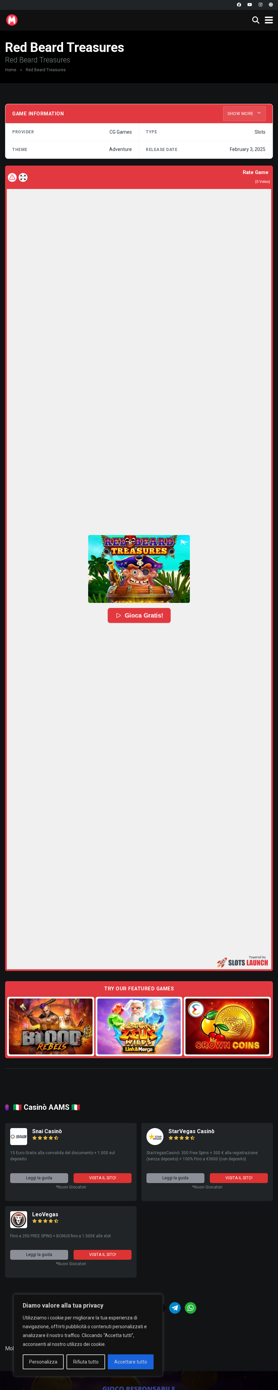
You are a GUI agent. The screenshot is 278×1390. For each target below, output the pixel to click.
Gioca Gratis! (144, 615)
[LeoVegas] (18, 1226)
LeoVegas (45, 1214)
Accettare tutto (130, 1362)
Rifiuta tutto (86, 1362)
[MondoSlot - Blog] (12, 19)
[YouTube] (249, 5)
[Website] (271, 5)
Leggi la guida (39, 1178)
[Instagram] (260, 5)
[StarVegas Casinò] (154, 1143)
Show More (241, 113)
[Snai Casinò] (18, 1143)
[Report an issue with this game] (12, 177)
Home (10, 70)
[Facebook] (239, 5)
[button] (139, 569)
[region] (88, 1335)
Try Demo (50, 1026)
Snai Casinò (47, 1131)
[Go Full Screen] (23, 177)
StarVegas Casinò (191, 1131)
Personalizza (43, 1362)
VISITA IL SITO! (102, 1178)
